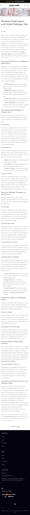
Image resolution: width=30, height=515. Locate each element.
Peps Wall (15, 510)
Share (4, 31)
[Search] (25, 5)
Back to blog (16, 426)
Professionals (4, 461)
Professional (4, 443)
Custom (3, 464)
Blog (3, 446)
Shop (3, 440)
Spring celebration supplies (17, 292)
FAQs (3, 458)
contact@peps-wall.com (7, 475)
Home (3, 437)
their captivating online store (10, 416)
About (3, 455)
